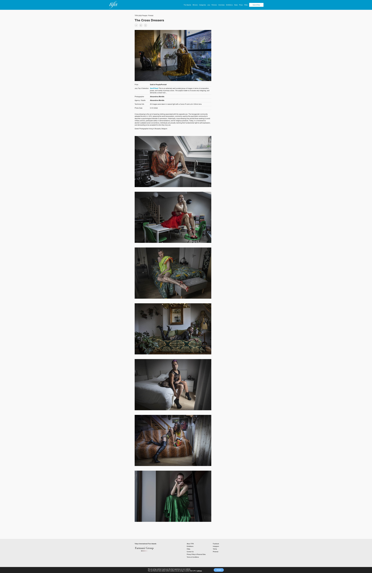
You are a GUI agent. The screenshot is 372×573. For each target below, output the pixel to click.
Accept (219, 570)
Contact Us (190, 552)
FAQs (246, 5)
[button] (136, 25)
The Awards (187, 5)
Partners (214, 5)
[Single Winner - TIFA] (113, 5)
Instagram (216, 546)
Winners (195, 5)
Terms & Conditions (193, 557)
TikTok (215, 549)
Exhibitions (229, 5)
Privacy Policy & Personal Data (196, 554)
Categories (202, 5)
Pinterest (215, 552)
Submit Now (256, 5)
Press (241, 5)
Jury (208, 5)
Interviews (221, 5)
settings (199, 571)
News (236, 5)
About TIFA (190, 544)
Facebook (216, 544)
